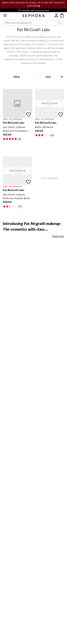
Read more (58, 236)
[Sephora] (33, 15)
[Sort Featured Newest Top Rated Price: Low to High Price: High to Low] (50, 77)
